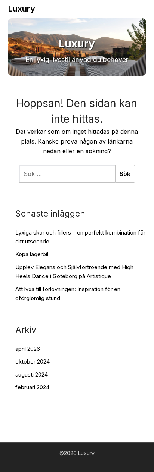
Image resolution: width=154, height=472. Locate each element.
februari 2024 (32, 387)
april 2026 (27, 348)
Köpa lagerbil (31, 254)
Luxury (21, 8)
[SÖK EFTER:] (67, 174)
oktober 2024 (32, 361)
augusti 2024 (31, 374)
